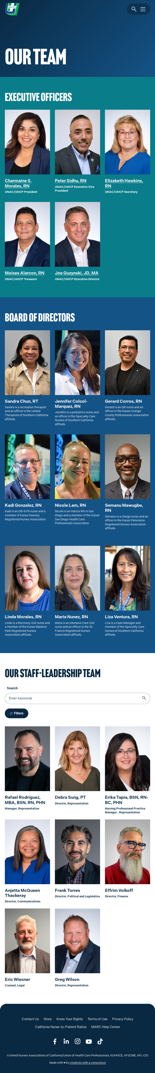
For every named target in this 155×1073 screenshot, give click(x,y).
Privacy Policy (122, 1019)
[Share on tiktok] (100, 1041)
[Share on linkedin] (66, 1041)
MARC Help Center (105, 1027)
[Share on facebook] (55, 1041)
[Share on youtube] (89, 1041)
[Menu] (142, 9)
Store (48, 1019)
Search (12, 688)
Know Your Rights (70, 1019)
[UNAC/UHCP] (12, 9)
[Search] (134, 9)
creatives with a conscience (88, 1063)
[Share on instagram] (77, 1041)
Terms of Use (97, 1019)
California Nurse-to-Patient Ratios (60, 1027)
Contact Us (30, 1019)
